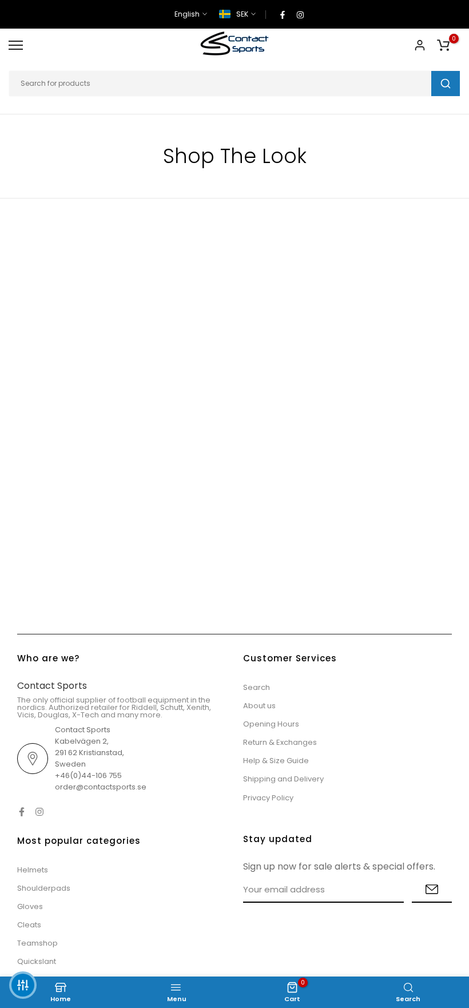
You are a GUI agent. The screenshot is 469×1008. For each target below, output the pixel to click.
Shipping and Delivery (283, 778)
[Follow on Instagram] (300, 14)
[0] (443, 45)
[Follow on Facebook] (282, 14)
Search (256, 687)
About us (259, 705)
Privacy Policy (268, 797)
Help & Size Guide (276, 760)
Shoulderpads (43, 888)
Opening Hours (271, 724)
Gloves (30, 906)
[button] (23, 985)
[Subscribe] (432, 890)
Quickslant (36, 961)
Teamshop (37, 943)
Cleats (29, 924)
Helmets (32, 869)
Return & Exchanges (280, 742)
